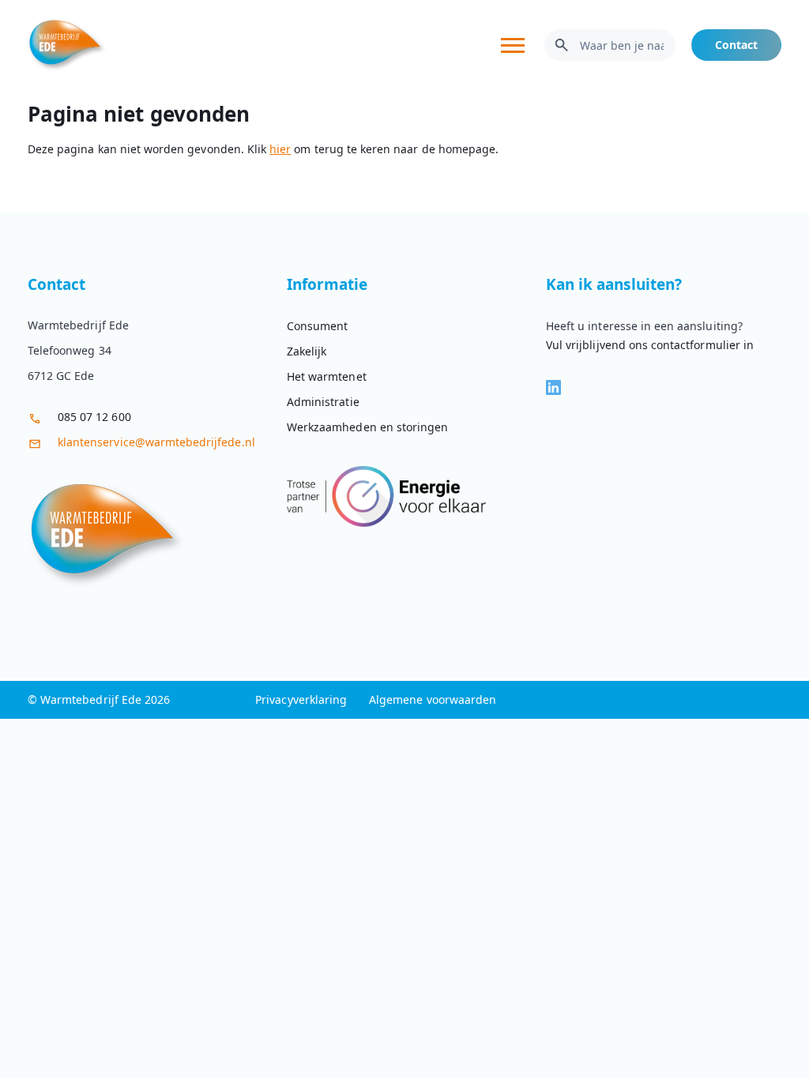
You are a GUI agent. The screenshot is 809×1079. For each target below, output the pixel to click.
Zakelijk (306, 351)
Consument (317, 325)
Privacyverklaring (301, 699)
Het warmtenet (327, 376)
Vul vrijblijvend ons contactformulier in (650, 344)
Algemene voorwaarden (432, 699)
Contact (736, 44)
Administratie (323, 401)
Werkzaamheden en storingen (367, 426)
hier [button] (280, 148)
